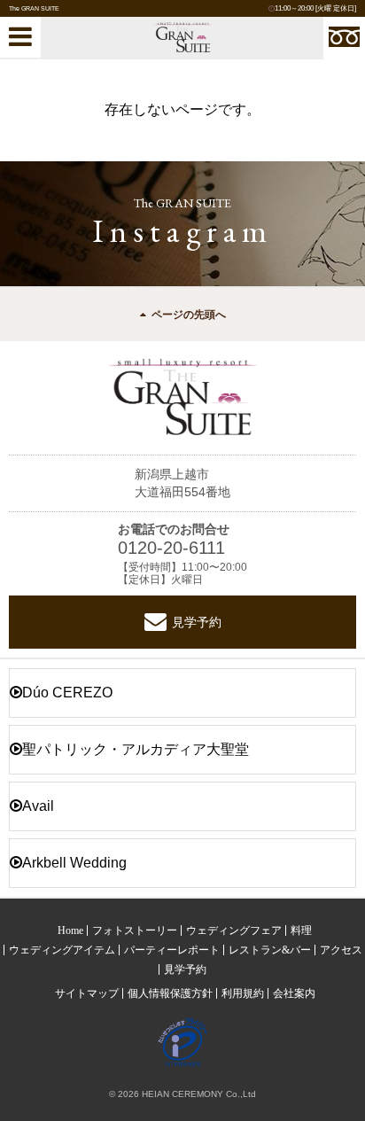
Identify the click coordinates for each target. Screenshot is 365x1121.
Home (70, 930)
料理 (301, 930)
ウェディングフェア (234, 930)
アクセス (341, 950)
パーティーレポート (172, 950)
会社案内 (294, 993)
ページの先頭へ (188, 314)
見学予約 (196, 622)
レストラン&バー (270, 950)
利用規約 (242, 993)
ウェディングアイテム (62, 950)
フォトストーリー (134, 930)
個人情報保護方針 (170, 993)
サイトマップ (87, 993)
